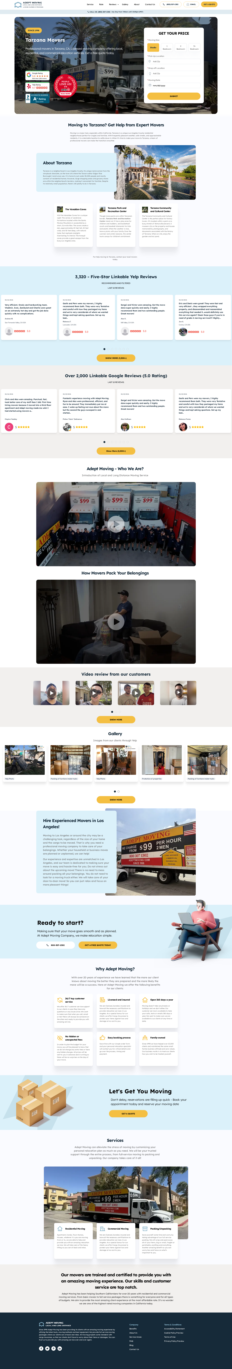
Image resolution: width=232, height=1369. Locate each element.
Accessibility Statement (174, 1329)
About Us (133, 1333)
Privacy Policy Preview (174, 1341)
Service (90, 4)
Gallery (125, 4)
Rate (101, 4)
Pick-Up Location (155, 56)
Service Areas (135, 1337)
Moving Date (153, 80)
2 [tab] (119, 791)
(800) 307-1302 (172, 4)
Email (193, 4)
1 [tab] (115, 791)
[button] (104, 349)
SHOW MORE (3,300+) (115, 358)
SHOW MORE (116, 719)
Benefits (133, 1329)
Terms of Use (169, 1337)
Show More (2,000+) (116, 451)
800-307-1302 (57, 945)
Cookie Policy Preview (173, 1333)
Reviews (112, 4)
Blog (131, 1345)
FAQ (131, 1341)
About (136, 4)
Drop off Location (156, 68)
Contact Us (150, 4)
